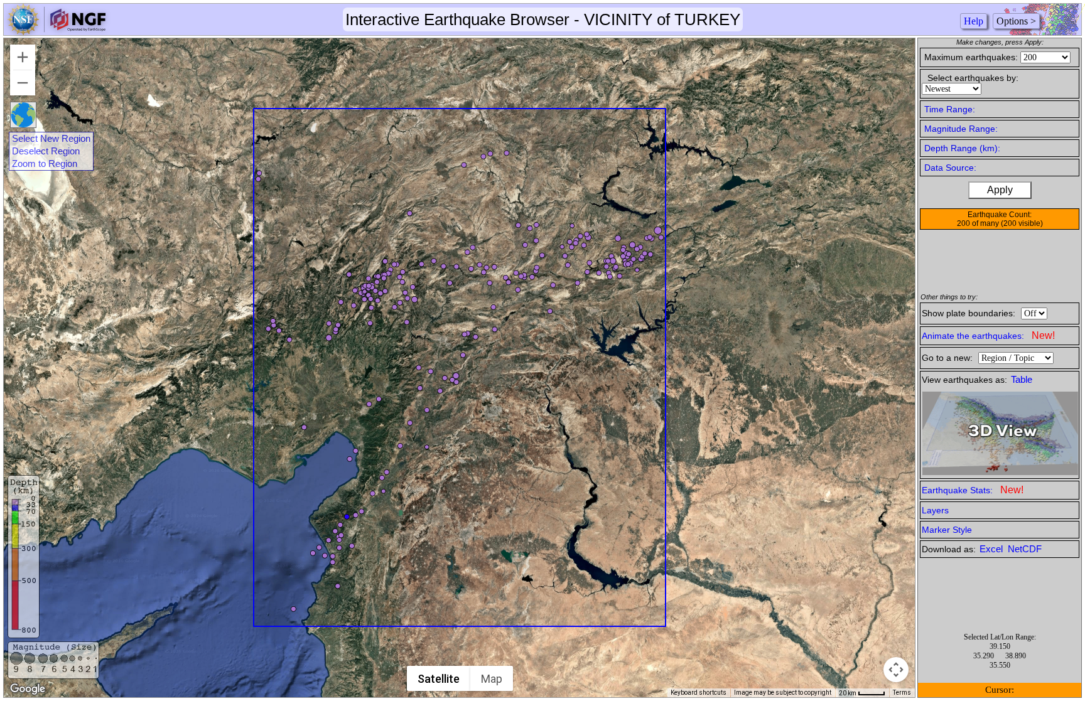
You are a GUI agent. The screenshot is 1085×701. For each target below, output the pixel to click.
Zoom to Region (44, 164)
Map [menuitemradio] (491, 678)
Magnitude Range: (961, 129)
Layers (935, 510)
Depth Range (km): (962, 148)
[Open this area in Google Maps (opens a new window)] (27, 689)
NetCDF (1025, 549)
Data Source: (950, 168)
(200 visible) (1022, 223)
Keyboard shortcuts (698, 692)
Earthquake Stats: (972, 489)
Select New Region (51, 139)
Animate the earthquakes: (988, 335)
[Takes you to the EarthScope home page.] (56, 31)
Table (1021, 380)
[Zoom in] (22, 57)
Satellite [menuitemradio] (439, 678)
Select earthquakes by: (972, 78)
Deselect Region (46, 151)
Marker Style (947, 530)
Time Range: (949, 109)
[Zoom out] (22, 82)
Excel (992, 549)
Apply (1000, 190)
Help (973, 21)
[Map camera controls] (896, 669)
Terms (902, 692)
